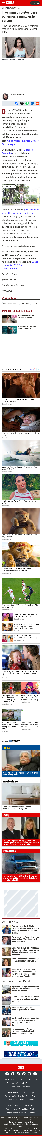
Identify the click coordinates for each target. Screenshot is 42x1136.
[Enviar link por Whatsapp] (27, 103)
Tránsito (32, 1112)
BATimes (26, 1086)
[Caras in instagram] (7, 1073)
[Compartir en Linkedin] (32, 103)
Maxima (31, 1099)
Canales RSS (13, 1105)
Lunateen (16, 1086)
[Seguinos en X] (18, 1073)
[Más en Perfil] (15, 741)
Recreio (22, 1099)
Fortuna (10, 1083)
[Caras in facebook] (12, 1073)
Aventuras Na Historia (14, 1096)
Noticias (21, 1079)
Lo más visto (10, 921)
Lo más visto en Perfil (16, 981)
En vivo (36, 3)
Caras (23, 1092)
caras (21, 815)
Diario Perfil (10, 1079)
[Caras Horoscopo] (21, 1056)
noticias (21, 748)
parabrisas (21, 851)
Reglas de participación (16, 1112)
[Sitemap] (35, 1073)
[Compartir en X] (22, 103)
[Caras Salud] (21, 1046)
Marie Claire (32, 1079)
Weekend (20, 1083)
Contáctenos (11, 1109)
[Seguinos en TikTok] (24, 1073)
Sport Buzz (12, 1099)
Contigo (31, 1092)
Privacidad (23, 1109)
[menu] (3, 3)
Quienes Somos (27, 1105)
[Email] (37, 103)
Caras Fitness (25, 304)
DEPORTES (5, 8)
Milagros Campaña (9, 304)
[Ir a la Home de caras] (10, 4)
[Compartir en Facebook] (16, 103)
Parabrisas (30, 1083)
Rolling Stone (31, 1096)
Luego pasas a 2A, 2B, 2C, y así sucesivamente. (20, 265)
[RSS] (29, 1073)
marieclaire (21, 781)
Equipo (33, 1109)
